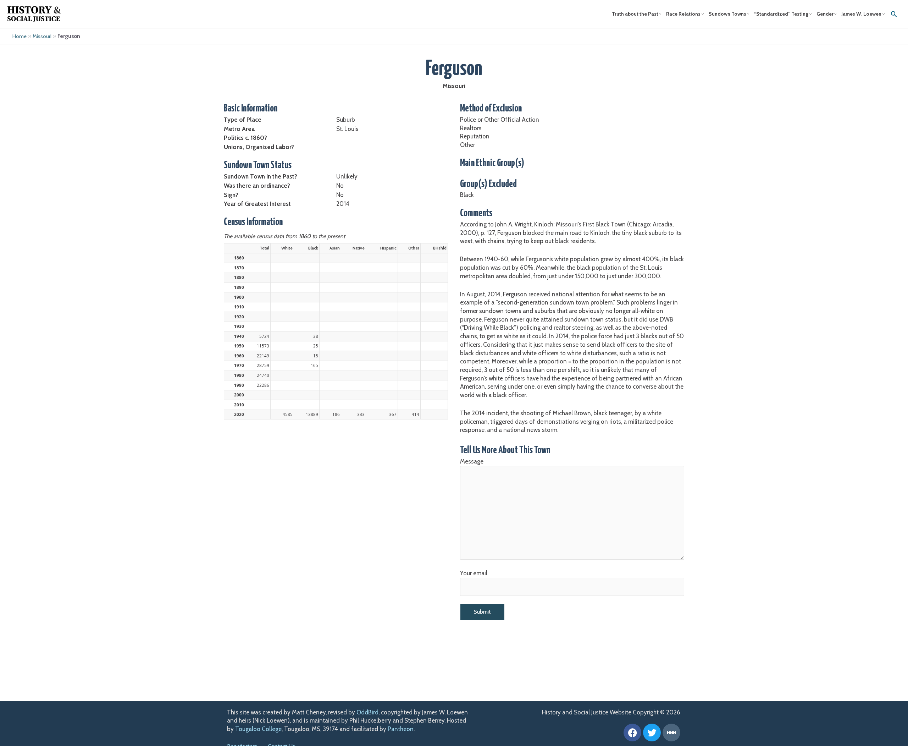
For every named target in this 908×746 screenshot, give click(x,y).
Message (471, 461)
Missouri (42, 36)
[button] (894, 14)
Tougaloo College (258, 729)
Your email (473, 573)
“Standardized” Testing (781, 14)
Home (19, 36)
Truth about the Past (635, 14)
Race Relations (683, 14)
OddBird (367, 712)
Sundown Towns (727, 14)
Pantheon (401, 729)
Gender (825, 14)
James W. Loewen (861, 14)
